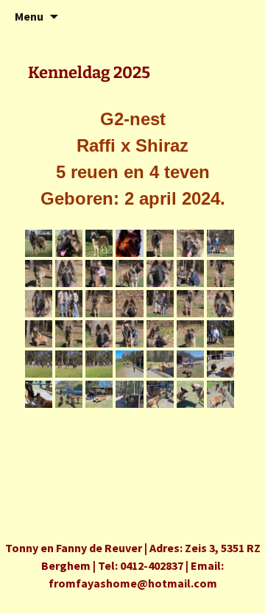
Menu (29, 16)
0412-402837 (151, 565)
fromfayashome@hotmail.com (133, 583)
